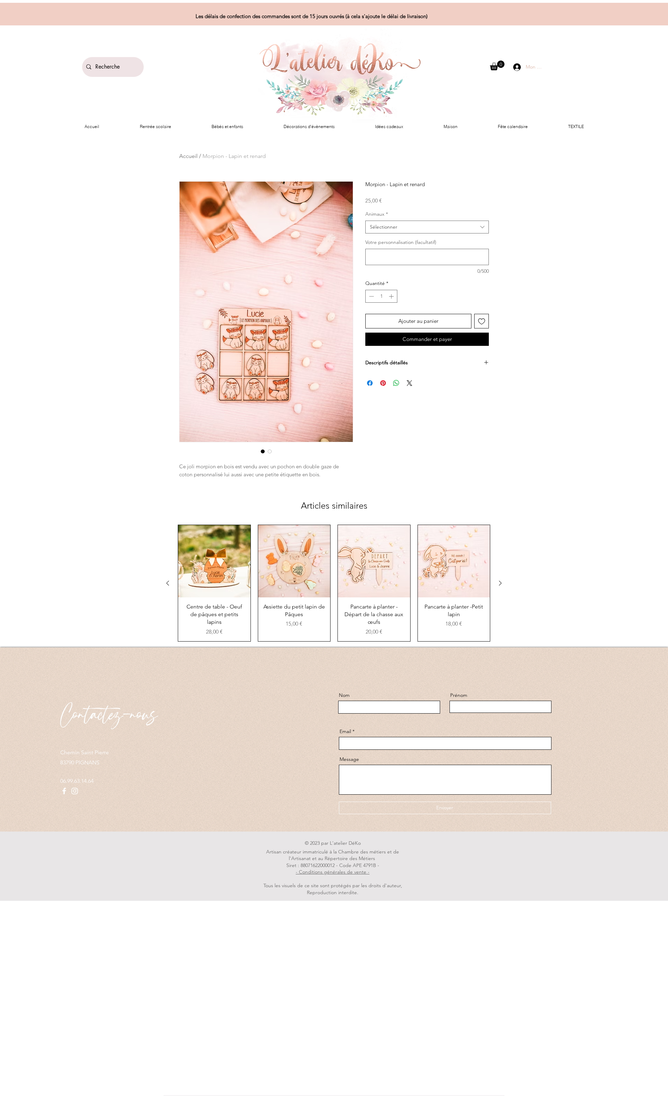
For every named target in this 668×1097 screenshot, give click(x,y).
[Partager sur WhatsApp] (396, 383)
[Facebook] (64, 791)
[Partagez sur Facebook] (370, 383)
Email (345, 731)
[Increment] (392, 296)
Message (349, 759)
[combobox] (427, 227)
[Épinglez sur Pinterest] (383, 383)
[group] (334, 583)
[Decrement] (370, 296)
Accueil (188, 156)
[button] (497, 65)
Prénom (458, 695)
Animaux (376, 214)
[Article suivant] (500, 583)
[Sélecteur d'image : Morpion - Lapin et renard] (262, 451)
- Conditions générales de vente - (332, 872)
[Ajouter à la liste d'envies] (481, 321)
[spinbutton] (381, 296)
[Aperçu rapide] (214, 561)
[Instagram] (74, 791)
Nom (344, 695)
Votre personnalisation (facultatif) (400, 242)
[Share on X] (409, 383)
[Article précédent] (168, 583)
